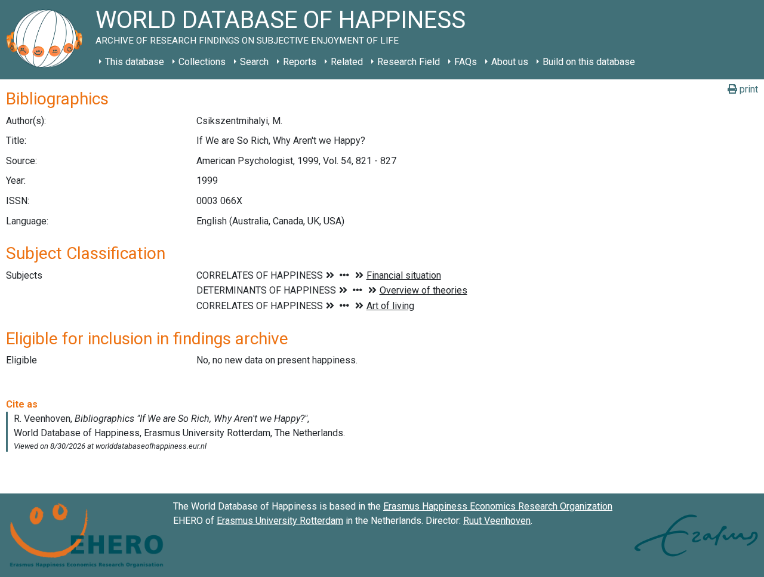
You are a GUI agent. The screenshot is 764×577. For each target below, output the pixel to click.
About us (509, 61)
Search (254, 61)
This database (134, 61)
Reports (299, 61)
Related (347, 61)
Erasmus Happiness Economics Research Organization (497, 506)
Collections (202, 61)
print (747, 89)
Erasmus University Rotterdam (280, 520)
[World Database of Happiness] (48, 39)
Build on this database (589, 61)
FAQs (465, 61)
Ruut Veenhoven (497, 520)
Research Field (408, 61)
